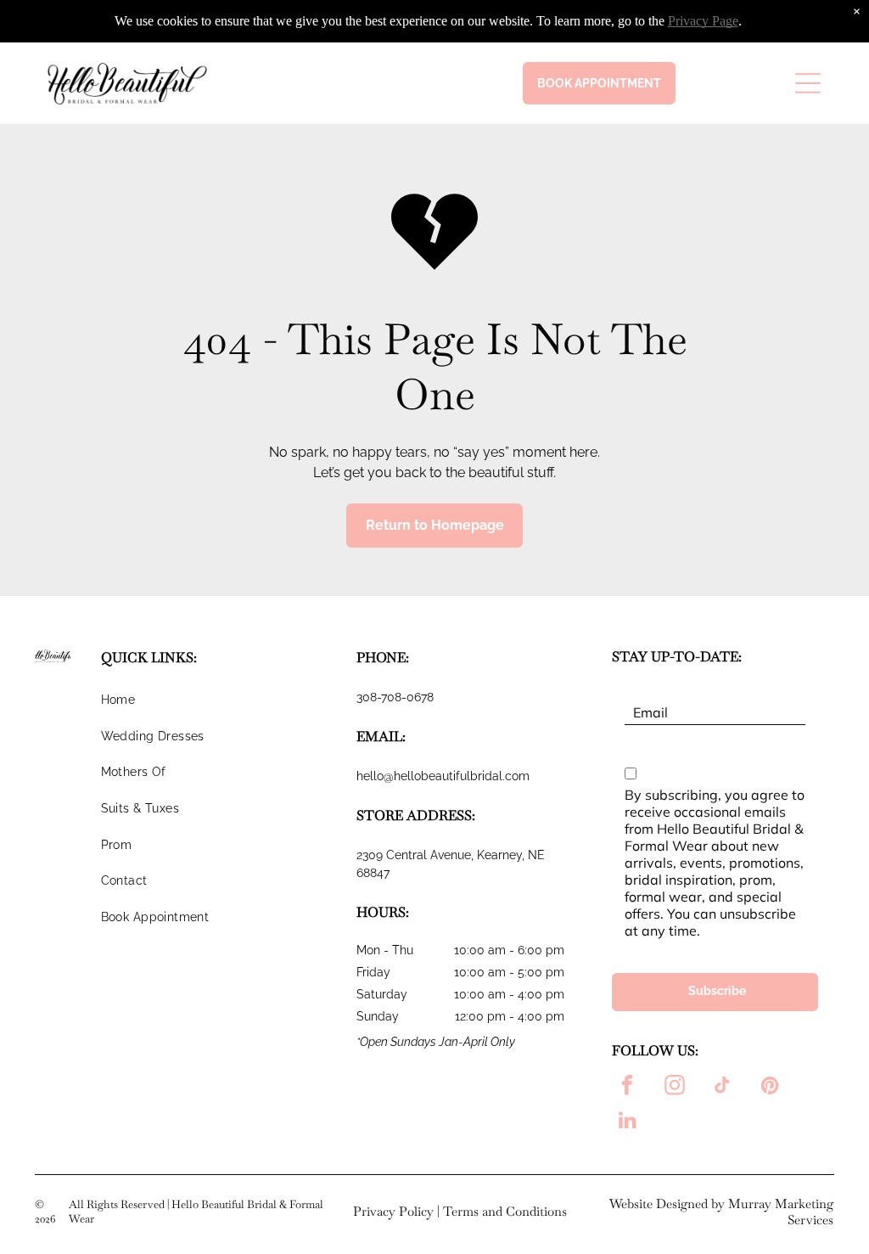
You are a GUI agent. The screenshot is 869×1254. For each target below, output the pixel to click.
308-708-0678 (395, 697)
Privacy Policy (393, 1211)
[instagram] (674, 1087)
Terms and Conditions (505, 1211)
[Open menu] (808, 83)
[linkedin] (627, 1122)
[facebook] (627, 1087)
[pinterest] (769, 1087)
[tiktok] (722, 1087)
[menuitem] (221, 707)
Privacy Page (703, 21)
